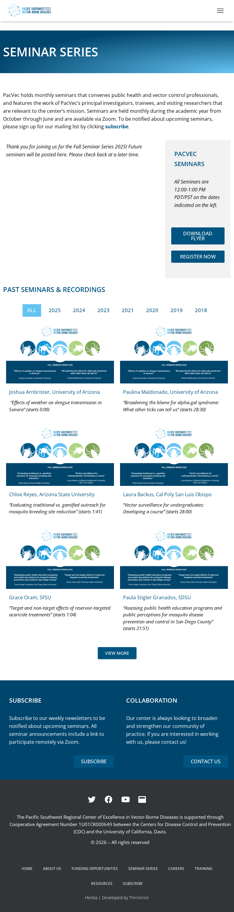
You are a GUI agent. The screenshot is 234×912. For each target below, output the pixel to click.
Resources (101, 883)
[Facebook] (108, 799)
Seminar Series (143, 868)
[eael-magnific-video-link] (60, 353)
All (32, 310)
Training (203, 868)
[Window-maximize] (142, 799)
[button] (198, 235)
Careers (176, 868)
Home (27, 868)
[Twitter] (92, 799)
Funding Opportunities (95, 868)
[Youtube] (125, 799)
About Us (52, 868)
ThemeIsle (139, 897)
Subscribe (133, 883)
